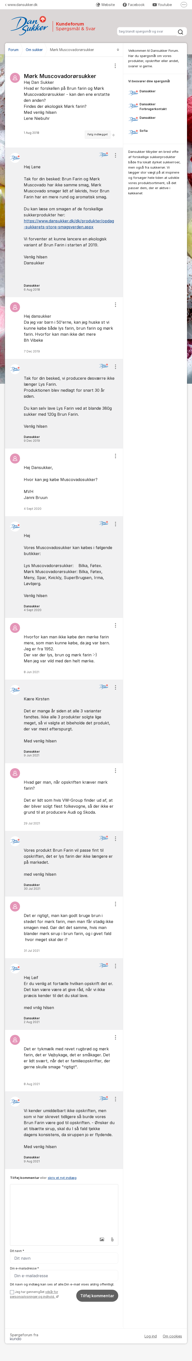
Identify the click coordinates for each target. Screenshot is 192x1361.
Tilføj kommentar (97, 1295)
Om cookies (172, 1336)
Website (108, 5)
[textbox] (64, 1209)
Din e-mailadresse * (24, 1268)
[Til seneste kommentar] (118, 50)
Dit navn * (17, 1251)
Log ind (150, 1336)
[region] (64, 102)
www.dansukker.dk (23, 5)
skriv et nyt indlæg (62, 1178)
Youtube (165, 5)
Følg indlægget (98, 134)
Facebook (136, 5)
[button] (101, 1239)
